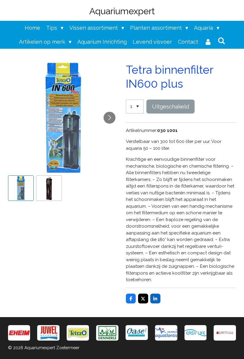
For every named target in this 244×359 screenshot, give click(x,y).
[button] (21, 188)
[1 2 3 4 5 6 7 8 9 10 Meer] (135, 107)
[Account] (208, 42)
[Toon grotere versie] (78, 333)
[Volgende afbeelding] (109, 118)
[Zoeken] (221, 41)
